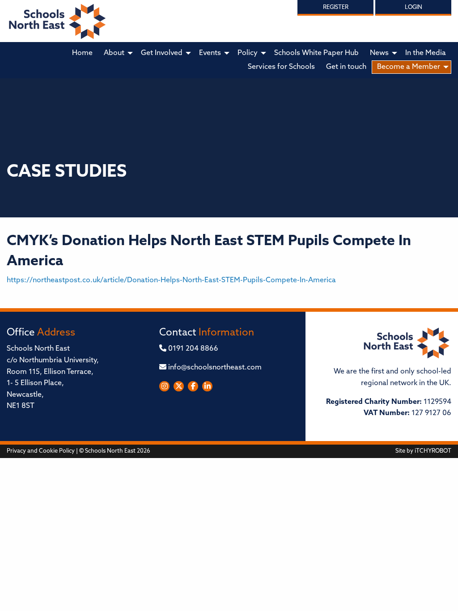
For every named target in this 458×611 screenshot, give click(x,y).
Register (335, 7)
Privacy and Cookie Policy (41, 451)
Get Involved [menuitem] (161, 53)
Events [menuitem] (210, 53)
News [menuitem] (379, 53)
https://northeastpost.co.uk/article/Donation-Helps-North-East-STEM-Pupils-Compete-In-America (171, 280)
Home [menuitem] (82, 53)
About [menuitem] (114, 53)
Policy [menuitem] (247, 53)
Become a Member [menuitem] (408, 67)
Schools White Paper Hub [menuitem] (316, 53)
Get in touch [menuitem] (346, 67)
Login (413, 7)
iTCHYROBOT (433, 451)
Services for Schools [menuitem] (281, 67)
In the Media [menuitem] (425, 53)
